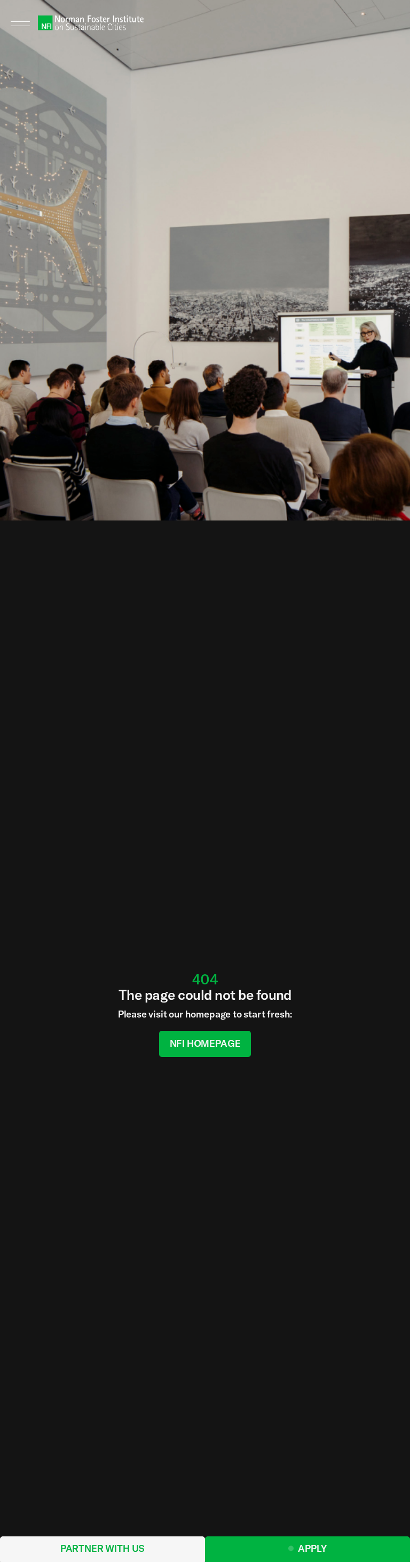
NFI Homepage (205, 1043)
